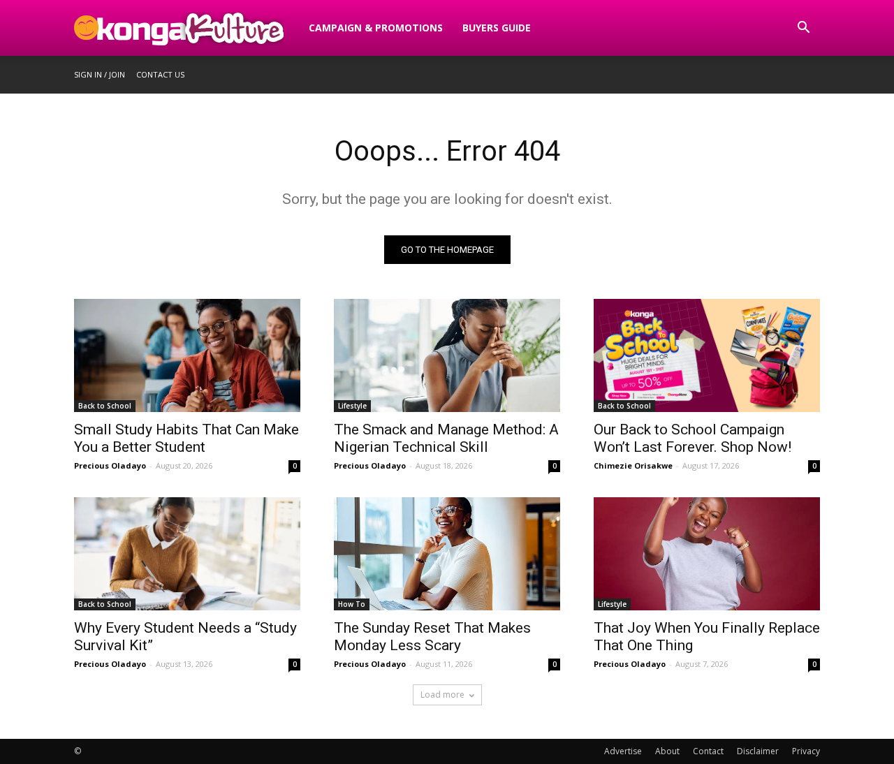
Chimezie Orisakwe (633, 465)
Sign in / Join (99, 74)
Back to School (104, 406)
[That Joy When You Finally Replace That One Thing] (707, 553)
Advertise (623, 751)
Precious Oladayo (110, 465)
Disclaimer (758, 751)
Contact (708, 751)
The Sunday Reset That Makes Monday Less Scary (432, 636)
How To (351, 604)
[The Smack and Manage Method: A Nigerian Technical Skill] (447, 355)
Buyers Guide (496, 27)
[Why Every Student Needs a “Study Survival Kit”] (187, 553)
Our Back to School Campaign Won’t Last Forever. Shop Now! (692, 438)
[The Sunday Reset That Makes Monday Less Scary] (447, 553)
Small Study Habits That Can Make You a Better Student (186, 438)
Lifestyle (352, 406)
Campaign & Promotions (376, 27)
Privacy (806, 751)
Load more (442, 694)
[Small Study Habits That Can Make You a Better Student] (187, 355)
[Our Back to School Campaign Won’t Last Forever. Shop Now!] (707, 355)
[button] (803, 29)
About (667, 751)
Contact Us (160, 74)
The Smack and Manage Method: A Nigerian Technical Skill (446, 438)
